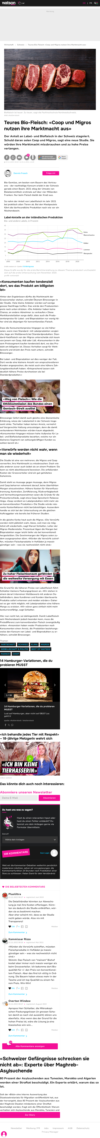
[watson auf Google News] (63, 157)
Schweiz (20, 45)
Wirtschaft (9, 45)
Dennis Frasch (21, 173)
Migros (45, 644)
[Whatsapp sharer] (12, 725)
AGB (70, 1128)
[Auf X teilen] (9, 725)
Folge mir (50, 173)
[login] (4, 1134)
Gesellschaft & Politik (14, 649)
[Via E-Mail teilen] (19, 157)
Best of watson (40, 649)
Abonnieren (49, 797)
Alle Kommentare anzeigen (30, 1046)
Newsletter (16, 1128)
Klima (34, 644)
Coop (16, 654)
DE (84, 3)
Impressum (58, 1128)
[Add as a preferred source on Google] (47, 157)
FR (90, 3)
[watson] (9, 3)
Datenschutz (83, 1128)
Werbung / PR (33, 1128)
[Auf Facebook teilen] (6, 157)
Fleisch (5, 654)
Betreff (5, 834)
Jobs (46, 1128)
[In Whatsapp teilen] (13, 157)
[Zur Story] (50, 1087)
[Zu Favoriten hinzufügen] (33, 157)
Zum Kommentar (16, 932)
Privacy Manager (50, 1132)
